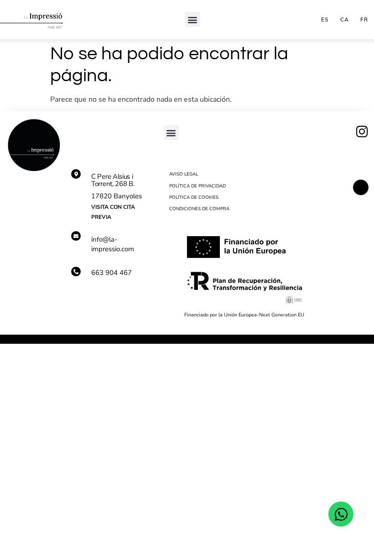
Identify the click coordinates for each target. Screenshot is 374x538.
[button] (192, 19)
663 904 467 (111, 272)
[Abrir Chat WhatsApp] (340, 514)
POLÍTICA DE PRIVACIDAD (197, 186)
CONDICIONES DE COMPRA (199, 209)
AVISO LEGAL (183, 174)
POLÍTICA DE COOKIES (193, 197)
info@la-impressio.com (112, 244)
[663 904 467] (76, 271)
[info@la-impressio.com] (76, 236)
